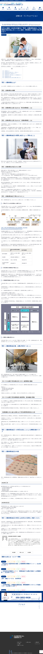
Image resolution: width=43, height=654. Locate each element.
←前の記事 (13, 552)
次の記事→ (29, 552)
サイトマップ (37, 643)
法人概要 (18, 643)
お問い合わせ (28, 642)
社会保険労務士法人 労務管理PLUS (19, 636)
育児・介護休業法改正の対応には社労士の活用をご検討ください (11, 77)
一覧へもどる (21, 552)
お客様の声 (37, 642)
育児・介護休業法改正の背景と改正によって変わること (10, 72)
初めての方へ (19, 642)
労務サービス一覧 (20, 645)
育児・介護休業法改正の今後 (6, 76)
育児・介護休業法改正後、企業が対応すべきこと (9, 73)
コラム (9, 34)
